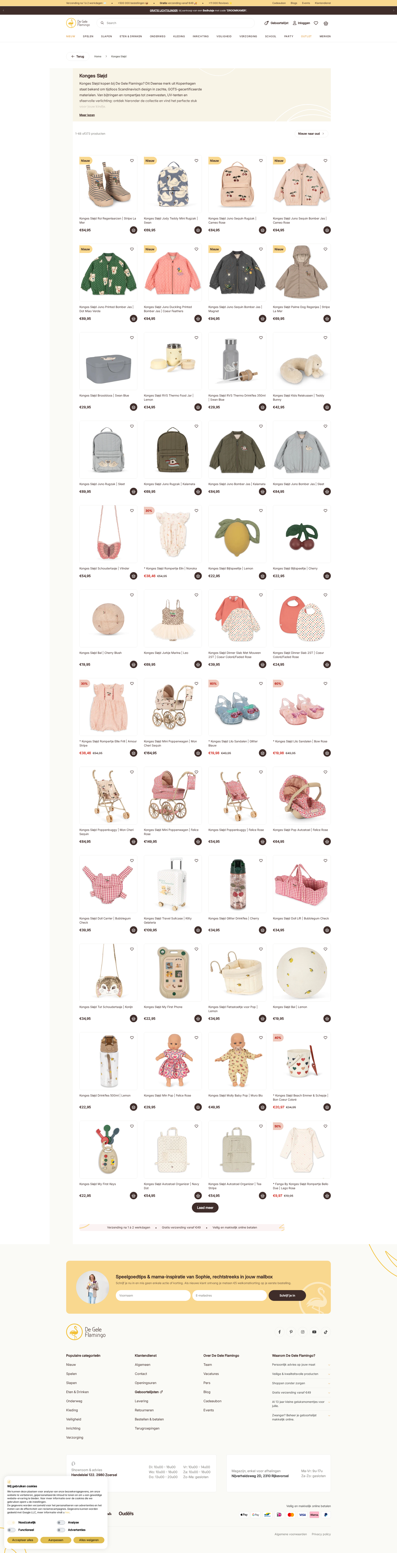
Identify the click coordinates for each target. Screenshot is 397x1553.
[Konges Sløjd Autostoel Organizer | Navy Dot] (173, 1150)
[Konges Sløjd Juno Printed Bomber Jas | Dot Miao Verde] (108, 273)
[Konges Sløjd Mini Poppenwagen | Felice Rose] (173, 795)
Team (207, 1364)
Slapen (106, 36)
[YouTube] (314, 1332)
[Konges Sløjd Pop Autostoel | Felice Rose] (302, 795)
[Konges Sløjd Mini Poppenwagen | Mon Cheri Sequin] (173, 707)
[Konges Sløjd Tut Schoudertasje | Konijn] (108, 973)
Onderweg (158, 36)
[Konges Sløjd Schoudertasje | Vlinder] (108, 534)
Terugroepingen (147, 1428)
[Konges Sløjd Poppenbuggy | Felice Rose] (237, 795)
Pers (206, 1383)
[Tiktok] (326, 1332)
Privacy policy (321, 1534)
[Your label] (133, 230)
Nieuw (71, 1364)
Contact (141, 1374)
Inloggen (304, 23)
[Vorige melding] (3, 10)
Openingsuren (145, 1383)
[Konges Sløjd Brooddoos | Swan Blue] (108, 361)
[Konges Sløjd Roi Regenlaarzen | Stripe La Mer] (108, 184)
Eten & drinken (131, 36)
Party (288, 36)
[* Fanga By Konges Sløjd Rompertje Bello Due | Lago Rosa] (302, 1150)
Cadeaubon (279, 3)
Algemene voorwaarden (291, 1534)
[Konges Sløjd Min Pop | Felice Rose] (173, 1061)
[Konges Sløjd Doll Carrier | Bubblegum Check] (108, 884)
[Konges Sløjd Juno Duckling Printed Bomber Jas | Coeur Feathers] (173, 273)
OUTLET (306, 36)
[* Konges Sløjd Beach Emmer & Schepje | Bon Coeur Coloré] (302, 1061)
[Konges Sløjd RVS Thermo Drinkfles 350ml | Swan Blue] (237, 361)
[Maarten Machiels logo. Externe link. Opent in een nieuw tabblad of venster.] (9, 1482)
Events (306, 3)
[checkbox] (11, 1523)
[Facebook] (280, 1332)
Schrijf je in (287, 1295)
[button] (315, 22)
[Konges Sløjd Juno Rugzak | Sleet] (108, 450)
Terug (80, 56)
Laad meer (205, 1207)
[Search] (102, 22)
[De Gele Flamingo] (78, 23)
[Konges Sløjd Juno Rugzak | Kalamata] (173, 450)
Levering (141, 1401)
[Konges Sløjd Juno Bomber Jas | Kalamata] (237, 450)
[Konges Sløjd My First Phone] (173, 973)
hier (67, 1512)
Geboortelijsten (147, 1392)
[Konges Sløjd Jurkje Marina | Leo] (173, 618)
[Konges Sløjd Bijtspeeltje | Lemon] (237, 534)
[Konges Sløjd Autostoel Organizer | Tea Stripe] (237, 1150)
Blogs (294, 3)
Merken (325, 36)
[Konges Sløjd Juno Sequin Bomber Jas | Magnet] (237, 273)
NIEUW (70, 36)
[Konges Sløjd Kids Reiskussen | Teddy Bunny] (302, 361)
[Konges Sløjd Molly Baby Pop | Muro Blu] (237, 1061)
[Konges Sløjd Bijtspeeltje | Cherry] (302, 534)
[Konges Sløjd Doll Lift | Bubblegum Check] (302, 884)
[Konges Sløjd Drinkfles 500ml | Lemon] (108, 1061)
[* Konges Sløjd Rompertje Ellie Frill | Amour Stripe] (108, 707)
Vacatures (211, 1374)
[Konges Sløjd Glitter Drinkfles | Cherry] (237, 884)
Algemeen (142, 1364)
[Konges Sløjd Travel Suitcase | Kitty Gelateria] (173, 884)
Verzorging (248, 36)
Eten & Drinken (77, 1392)
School (270, 36)
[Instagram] (303, 1332)
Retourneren (144, 1410)
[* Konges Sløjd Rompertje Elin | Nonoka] (173, 534)
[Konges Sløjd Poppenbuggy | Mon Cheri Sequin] (108, 795)
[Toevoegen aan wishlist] (132, 160)
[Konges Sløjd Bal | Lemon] (302, 973)
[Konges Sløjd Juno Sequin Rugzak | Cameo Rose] (237, 184)
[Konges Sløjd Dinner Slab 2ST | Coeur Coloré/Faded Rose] (302, 618)
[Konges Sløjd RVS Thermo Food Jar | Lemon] (173, 361)
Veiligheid (224, 36)
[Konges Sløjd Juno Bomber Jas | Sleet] (302, 450)
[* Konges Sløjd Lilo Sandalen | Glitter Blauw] (237, 707)
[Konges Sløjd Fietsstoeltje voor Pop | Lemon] (237, 973)
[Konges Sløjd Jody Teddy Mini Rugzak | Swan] (173, 184)
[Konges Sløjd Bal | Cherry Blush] (108, 618)
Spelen (88, 36)
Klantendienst (323, 3)
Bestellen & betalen (149, 1419)
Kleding (179, 36)
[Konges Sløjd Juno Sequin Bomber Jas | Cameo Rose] (302, 184)
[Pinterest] (291, 1332)
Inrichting (201, 36)
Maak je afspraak (83, 1485)
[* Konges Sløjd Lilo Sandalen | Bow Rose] (302, 707)
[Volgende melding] (393, 10)
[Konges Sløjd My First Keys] (108, 1150)
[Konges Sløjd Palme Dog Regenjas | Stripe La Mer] (302, 273)
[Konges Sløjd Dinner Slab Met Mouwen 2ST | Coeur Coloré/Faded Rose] (237, 618)
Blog (206, 1392)
